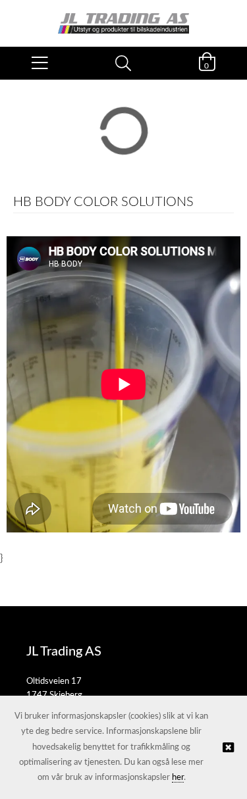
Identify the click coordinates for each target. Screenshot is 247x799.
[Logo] (123, 17)
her (178, 777)
